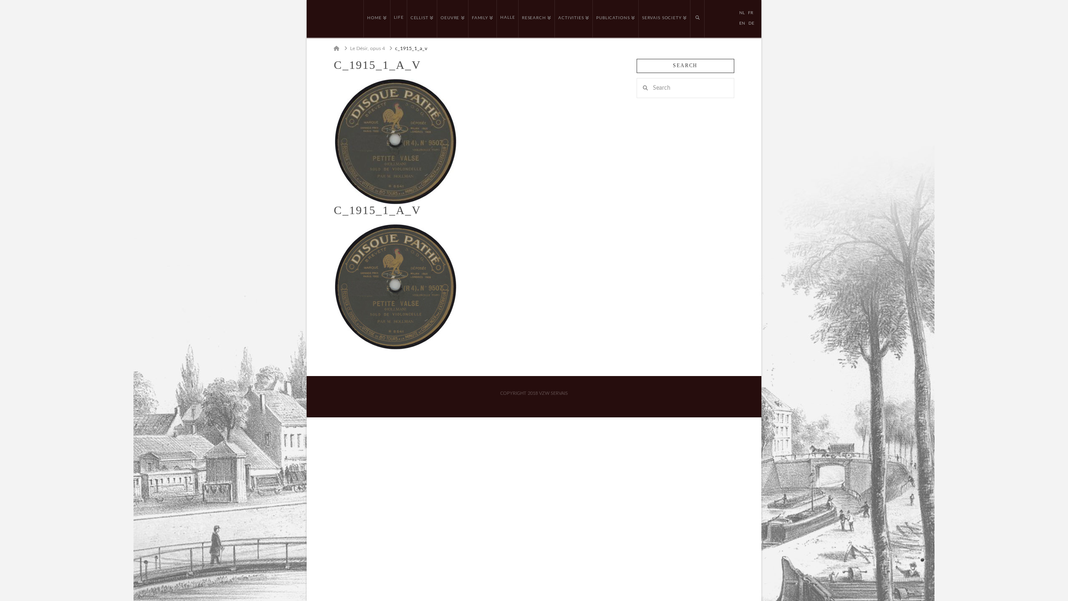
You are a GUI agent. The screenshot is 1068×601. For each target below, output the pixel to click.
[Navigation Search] (697, 19)
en (742, 23)
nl (742, 13)
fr (750, 13)
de (751, 23)
